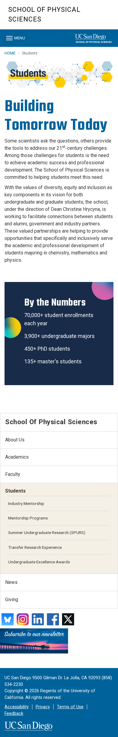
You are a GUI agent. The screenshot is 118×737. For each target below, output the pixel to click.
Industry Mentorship (26, 503)
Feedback (14, 713)
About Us (15, 440)
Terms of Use (70, 706)
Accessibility (17, 706)
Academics (17, 457)
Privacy (43, 706)
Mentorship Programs (28, 518)
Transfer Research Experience (35, 547)
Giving (11, 599)
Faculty (12, 474)
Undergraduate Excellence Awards (39, 561)
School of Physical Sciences (44, 14)
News (11, 582)
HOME (10, 53)
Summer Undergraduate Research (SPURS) (46, 532)
